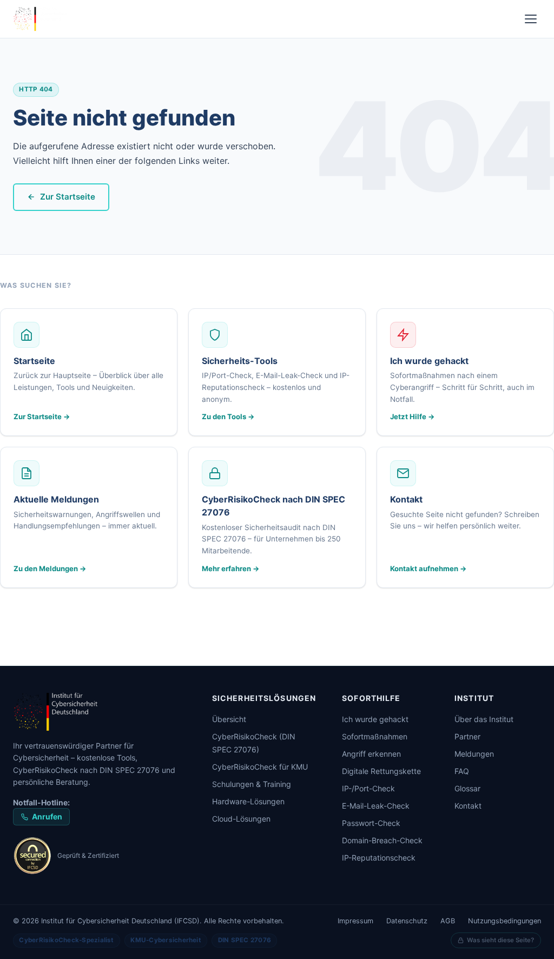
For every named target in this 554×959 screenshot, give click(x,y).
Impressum (355, 921)
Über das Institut (483, 719)
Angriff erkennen (371, 753)
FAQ (461, 771)
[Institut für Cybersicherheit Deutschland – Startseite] (40, 18)
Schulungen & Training (251, 784)
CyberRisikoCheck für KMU (260, 766)
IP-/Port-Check (368, 788)
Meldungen (474, 753)
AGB (447, 921)
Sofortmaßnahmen (374, 736)
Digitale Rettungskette (381, 771)
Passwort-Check (371, 823)
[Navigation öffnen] (530, 19)
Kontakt (468, 805)
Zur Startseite (67, 196)
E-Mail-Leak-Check (376, 805)
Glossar (467, 788)
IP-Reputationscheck (379, 857)
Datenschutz (406, 921)
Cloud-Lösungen (241, 818)
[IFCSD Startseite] (99, 711)
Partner (467, 736)
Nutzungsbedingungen (504, 921)
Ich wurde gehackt (375, 719)
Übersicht (229, 719)
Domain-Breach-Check (382, 840)
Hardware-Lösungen (248, 801)
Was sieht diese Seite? (500, 940)
